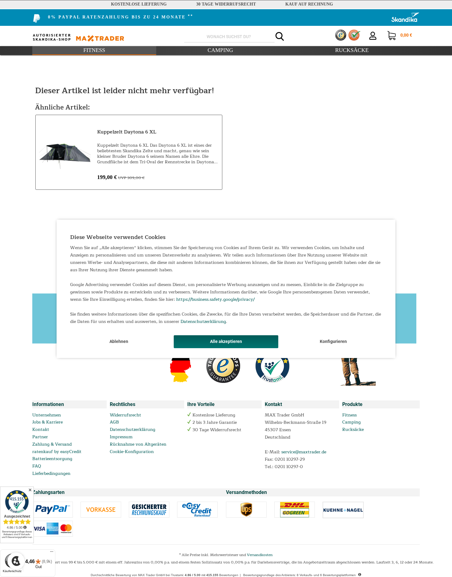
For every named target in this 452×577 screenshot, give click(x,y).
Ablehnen (118, 341)
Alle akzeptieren (226, 341)
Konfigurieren (333, 341)
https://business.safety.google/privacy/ (215, 299)
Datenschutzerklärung (203, 321)
